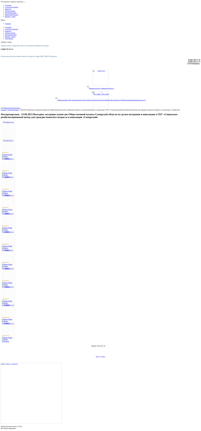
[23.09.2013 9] (8, 287)
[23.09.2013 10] (8, 305)
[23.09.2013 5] (8, 214)
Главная (3, 110)
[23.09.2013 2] (8, 159)
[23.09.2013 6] (8, 232)
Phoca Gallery (100, 357)
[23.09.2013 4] (8, 195)
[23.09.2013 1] (8, 140)
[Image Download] (8, 341)
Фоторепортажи (13, 110)
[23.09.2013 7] (8, 250)
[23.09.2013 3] (8, 177)
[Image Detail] (7, 155)
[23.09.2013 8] (8, 269)
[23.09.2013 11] (8, 323)
